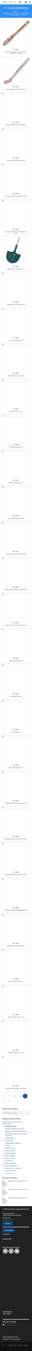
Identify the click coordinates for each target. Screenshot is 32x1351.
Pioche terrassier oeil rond (16, 518)
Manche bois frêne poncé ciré (16, 946)
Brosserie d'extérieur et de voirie (14, 1129)
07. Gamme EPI (8, 1161)
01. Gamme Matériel (14, 15)
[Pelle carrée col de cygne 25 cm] (16, 286)
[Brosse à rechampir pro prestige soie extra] (16, 213)
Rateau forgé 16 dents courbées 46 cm (16, 589)
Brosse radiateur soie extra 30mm (16, 89)
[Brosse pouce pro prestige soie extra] (16, 178)
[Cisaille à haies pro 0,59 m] (16, 1034)
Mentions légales (23, 1345)
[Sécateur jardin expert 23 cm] (16, 999)
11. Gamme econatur (10, 1171)
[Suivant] (9, 1101)
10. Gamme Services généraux (12, 1168)
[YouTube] (17, 1251)
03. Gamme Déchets (9, 1150)
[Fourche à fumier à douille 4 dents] (16, 535)
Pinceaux (7, 1145)
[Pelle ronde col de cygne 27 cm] (16, 250)
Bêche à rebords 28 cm (16, 483)
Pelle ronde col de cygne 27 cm (16, 269)
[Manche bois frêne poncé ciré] (16, 927)
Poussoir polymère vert (16, 340)
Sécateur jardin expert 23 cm (16, 1017)
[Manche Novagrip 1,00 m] (16, 749)
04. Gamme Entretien (10, 1153)
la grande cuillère (12, 1345)
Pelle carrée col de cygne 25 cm (16, 304)
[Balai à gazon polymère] (16, 642)
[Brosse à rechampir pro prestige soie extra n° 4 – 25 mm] (16, 33)
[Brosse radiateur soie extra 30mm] (16, 71)
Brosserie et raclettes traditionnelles (15, 1131)
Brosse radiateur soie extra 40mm (16, 125)
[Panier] (26, 2)
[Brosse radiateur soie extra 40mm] (16, 106)
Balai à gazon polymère (16, 661)
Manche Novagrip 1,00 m (16, 767)
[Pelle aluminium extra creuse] (16, 357)
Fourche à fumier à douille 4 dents (16, 554)
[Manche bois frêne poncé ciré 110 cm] (16, 785)
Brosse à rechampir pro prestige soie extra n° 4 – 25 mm (16, 52)
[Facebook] (5, 1251)
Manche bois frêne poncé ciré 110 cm (16, 803)
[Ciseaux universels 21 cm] (16, 963)
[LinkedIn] (11, 1251)
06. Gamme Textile (9, 1158)
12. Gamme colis (8, 1173)
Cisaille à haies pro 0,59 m (16, 1053)
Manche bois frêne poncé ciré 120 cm (16, 839)
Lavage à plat (9, 1140)
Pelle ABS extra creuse (16, 411)
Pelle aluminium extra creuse (16, 376)
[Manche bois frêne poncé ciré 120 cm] (16, 820)
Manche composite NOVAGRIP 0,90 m (16, 910)
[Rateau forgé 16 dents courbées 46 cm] (16, 571)
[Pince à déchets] (16, 714)
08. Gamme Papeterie (10, 1163)
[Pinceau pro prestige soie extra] (16, 142)
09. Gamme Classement (11, 1166)
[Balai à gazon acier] (16, 678)
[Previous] (4, 1096)
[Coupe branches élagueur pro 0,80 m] (16, 1070)
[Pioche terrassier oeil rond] (16, 500)
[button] (20, 2)
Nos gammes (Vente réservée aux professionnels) (16, 13)
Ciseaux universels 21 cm (16, 981)
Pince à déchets (16, 732)
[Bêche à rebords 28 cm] (16, 464)
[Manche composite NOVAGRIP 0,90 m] (16, 892)
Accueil (15, 11)
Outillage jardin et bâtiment (13, 1143)
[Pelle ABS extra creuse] (16, 393)
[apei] (4, 2)
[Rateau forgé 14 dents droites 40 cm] (16, 607)
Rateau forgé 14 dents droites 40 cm (16, 625)
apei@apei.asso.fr (8, 1220)
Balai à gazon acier (16, 696)
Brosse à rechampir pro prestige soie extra (16, 232)
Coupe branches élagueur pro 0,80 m (16, 1088)
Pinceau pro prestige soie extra (16, 160)
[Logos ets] (12, 2)
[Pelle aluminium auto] (16, 428)
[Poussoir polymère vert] (16, 322)
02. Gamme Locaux (9, 1148)
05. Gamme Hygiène (9, 1156)
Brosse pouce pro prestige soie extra (16, 196)
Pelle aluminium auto (16, 447)
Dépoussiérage (9, 1138)
